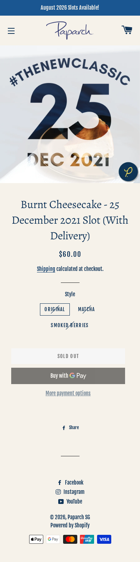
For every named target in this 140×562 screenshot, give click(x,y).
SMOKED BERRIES (69, 325)
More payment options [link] (68, 393)
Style (70, 294)
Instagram (73, 492)
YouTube (73, 501)
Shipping (46, 269)
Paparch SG (79, 517)
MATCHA (86, 309)
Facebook (73, 482)
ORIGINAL (54, 309)
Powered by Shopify (70, 525)
